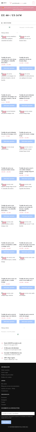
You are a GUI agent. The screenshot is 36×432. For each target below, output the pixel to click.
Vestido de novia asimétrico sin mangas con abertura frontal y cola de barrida (8, 97)
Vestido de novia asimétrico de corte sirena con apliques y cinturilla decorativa (8, 60)
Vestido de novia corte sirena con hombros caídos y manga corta (9, 244)
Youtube (3, 404)
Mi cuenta (4, 383)
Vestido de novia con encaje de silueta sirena (8, 168)
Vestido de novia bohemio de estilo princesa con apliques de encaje (26, 96)
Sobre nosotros (5, 370)
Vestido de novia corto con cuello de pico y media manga (8, 280)
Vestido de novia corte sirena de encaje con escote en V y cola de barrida (27, 244)
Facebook (4, 397)
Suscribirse (6, 422)
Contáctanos (4, 391)
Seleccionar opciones (9, 68)
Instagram (4, 400)
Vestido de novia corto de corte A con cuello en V (26, 279)
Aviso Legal (4, 372)
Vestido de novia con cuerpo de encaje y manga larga (26, 134)
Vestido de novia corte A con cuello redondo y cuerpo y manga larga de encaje (26, 170)
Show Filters (7, 22)
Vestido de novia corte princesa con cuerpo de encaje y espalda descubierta (25, 208)
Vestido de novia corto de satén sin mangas (26, 315)
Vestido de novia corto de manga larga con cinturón (8, 315)
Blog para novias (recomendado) (10, 386)
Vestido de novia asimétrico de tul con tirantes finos (25, 59)
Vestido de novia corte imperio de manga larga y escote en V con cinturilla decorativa (8, 208)
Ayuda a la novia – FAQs (8, 388)
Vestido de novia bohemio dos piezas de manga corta (8, 133)
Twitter (3, 402)
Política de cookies (6, 377)
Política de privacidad (7, 374)
